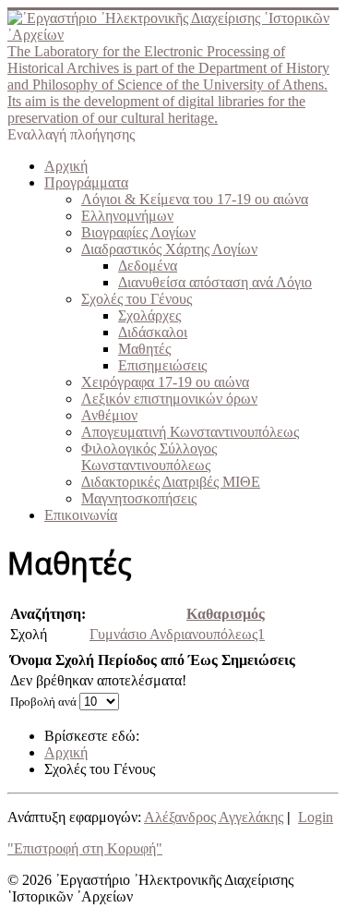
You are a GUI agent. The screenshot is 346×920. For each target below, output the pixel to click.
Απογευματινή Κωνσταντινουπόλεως (190, 432)
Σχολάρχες (149, 315)
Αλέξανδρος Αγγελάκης (213, 817)
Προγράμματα (86, 182)
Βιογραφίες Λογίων (138, 232)
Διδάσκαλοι (152, 332)
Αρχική (66, 166)
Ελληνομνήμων (127, 216)
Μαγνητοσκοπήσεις (139, 498)
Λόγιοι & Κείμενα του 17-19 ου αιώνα (194, 199)
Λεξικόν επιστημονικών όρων (169, 398)
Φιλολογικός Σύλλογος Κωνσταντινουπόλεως (149, 457)
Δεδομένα (147, 265)
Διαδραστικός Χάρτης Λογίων (169, 249)
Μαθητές (144, 349)
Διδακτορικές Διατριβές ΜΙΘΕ (170, 482)
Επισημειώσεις (162, 365)
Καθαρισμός (225, 614)
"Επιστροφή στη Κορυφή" (84, 848)
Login (315, 817)
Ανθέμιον (109, 415)
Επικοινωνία (80, 515)
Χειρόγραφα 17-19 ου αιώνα (165, 382)
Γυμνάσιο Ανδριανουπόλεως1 (177, 634)
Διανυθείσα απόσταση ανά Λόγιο (215, 282)
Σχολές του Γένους (136, 299)
